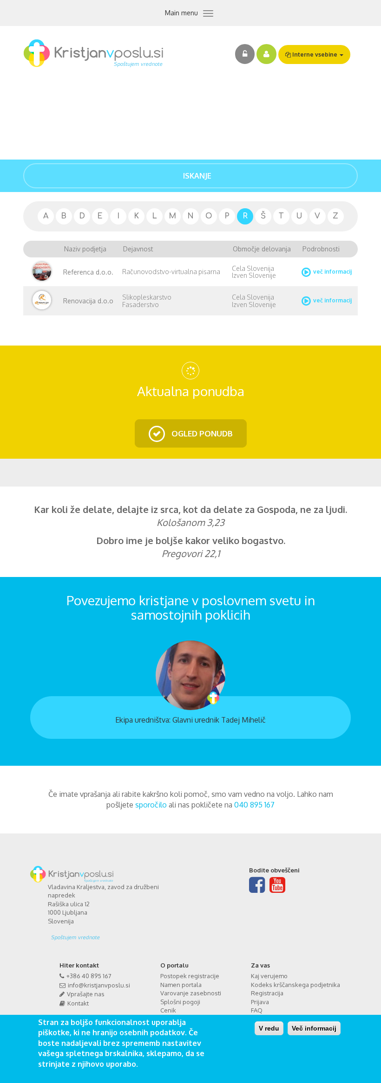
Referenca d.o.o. (88, 272)
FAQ (257, 1010)
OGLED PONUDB (201, 433)
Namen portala (181, 984)
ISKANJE (196, 175)
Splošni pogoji (180, 1002)
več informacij (332, 271)
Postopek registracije (189, 976)
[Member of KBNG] (116, 934)
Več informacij (314, 1028)
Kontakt (78, 1003)
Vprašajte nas (86, 994)
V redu (269, 1028)
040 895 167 (254, 804)
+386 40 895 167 (89, 976)
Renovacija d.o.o (88, 301)
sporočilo (151, 804)
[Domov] (97, 53)
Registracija (267, 993)
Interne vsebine (315, 54)
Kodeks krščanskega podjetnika (295, 984)
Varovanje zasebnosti (190, 993)
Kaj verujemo (269, 976)
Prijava (260, 1002)
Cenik (168, 1010)
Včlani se (266, 54)
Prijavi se (245, 54)
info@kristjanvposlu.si (99, 985)
